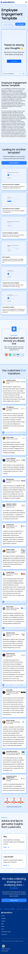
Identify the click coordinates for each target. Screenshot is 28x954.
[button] (25, 2)
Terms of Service (5, 949)
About (2, 926)
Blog (2, 923)
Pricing (3, 921)
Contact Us (4, 934)
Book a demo (14, 900)
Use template (20, 24)
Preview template (8, 24)
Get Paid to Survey (6, 931)
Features (3, 918)
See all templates (14, 163)
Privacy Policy (4, 951)
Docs (2, 929)
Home (2, 916)
